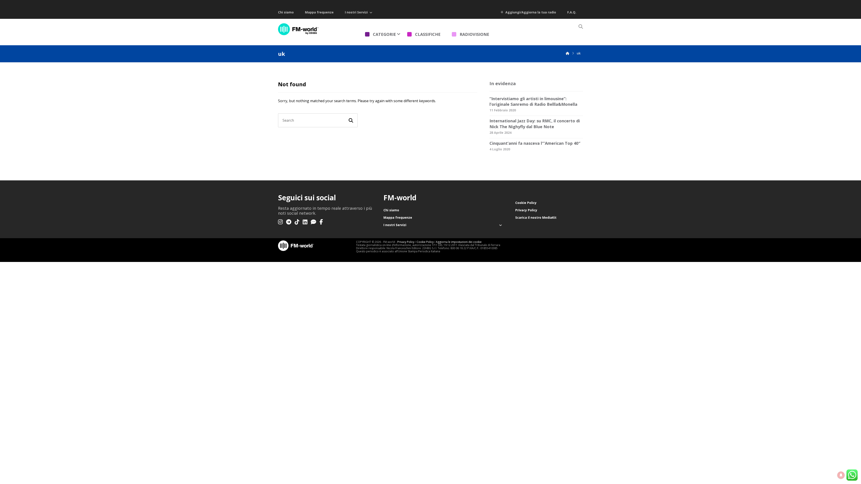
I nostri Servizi (356, 12)
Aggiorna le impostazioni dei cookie (459, 242)
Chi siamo (286, 12)
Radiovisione (474, 34)
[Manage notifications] (841, 475)
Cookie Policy (526, 203)
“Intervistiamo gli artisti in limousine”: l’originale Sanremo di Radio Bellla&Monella (533, 101)
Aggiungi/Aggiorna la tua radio (530, 12)
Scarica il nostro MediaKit (536, 217)
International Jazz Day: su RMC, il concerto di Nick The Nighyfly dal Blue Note (534, 123)
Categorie (384, 34)
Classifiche (428, 34)
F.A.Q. (571, 12)
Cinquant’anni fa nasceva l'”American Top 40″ (534, 143)
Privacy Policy (526, 210)
